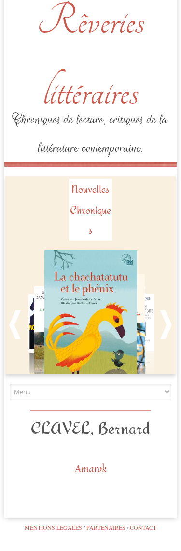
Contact (143, 527)
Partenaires (105, 527)
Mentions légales (53, 527)
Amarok (91, 468)
